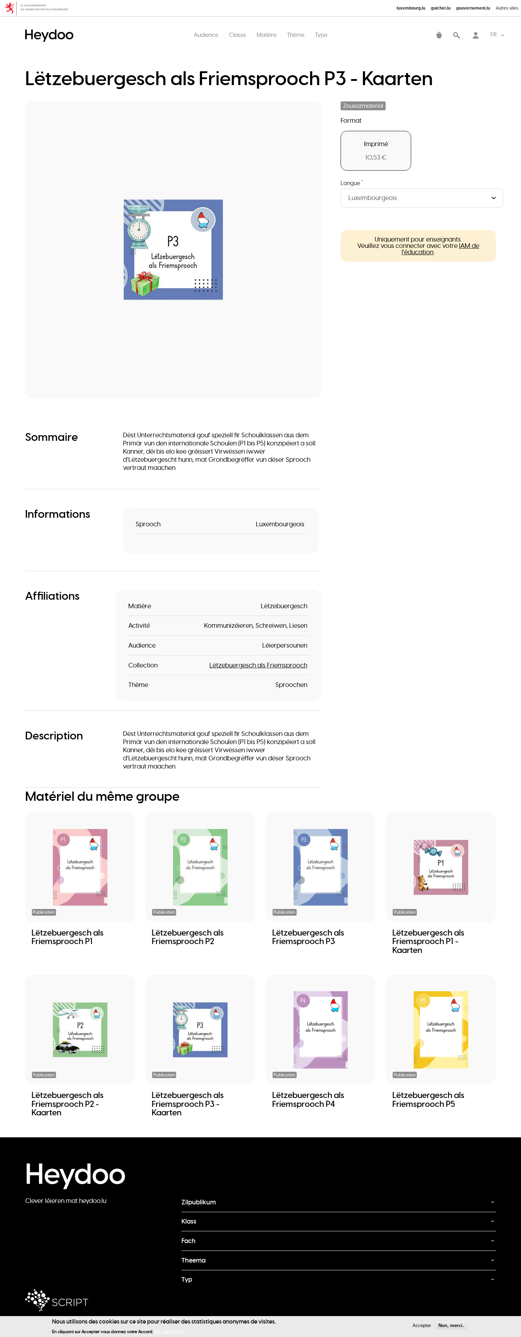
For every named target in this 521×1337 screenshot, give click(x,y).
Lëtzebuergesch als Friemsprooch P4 (308, 1099)
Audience (206, 35)
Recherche (456, 36)
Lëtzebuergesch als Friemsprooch (258, 665)
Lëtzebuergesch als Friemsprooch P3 (308, 937)
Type (321, 35)
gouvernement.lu (473, 8)
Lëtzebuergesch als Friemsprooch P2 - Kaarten (67, 1104)
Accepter (422, 1325)
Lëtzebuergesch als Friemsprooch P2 (188, 937)
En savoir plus (169, 1331)
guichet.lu (440, 8)
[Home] (51, 28)
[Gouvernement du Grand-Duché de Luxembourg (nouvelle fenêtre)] (39, 8)
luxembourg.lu (411, 8)
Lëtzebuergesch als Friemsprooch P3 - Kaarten (188, 1104)
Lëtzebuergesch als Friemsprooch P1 (67, 937)
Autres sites (507, 8)
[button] (173, 249)
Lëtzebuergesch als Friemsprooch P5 (428, 1099)
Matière (266, 35)
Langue (352, 183)
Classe (237, 35)
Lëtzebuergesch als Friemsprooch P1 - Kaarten (428, 941)
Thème (295, 35)
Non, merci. (451, 1325)
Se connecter (475, 36)
